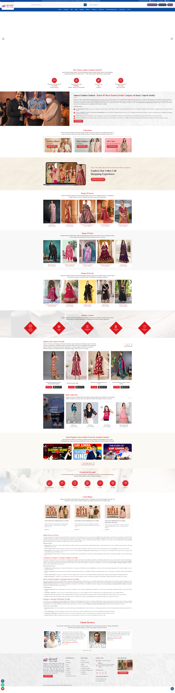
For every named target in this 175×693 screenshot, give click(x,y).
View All (128, 345)
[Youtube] (97, 673)
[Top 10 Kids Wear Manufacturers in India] (57, 511)
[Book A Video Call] (2, 681)
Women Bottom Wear (111, 9)
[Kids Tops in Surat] (90, 413)
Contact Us (161, 0)
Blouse (87, 9)
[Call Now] (172, 688)
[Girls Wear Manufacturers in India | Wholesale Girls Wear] (117, 511)
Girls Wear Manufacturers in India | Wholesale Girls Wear (115, 521)
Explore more (52, 146)
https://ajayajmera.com (101, 679)
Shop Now (170, 4)
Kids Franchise (162, 4)
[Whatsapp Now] (2, 684)
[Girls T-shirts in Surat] (107, 413)
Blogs (83, 664)
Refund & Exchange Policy (87, 670)
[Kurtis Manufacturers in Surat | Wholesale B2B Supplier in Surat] (53, 365)
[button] (84, 650)
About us (84, 660)
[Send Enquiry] (2, 688)
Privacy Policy (85, 666)
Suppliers (168, 0)
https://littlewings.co (101, 680)
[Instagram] (103, 673)
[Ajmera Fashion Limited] (8, 6)
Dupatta (82, 9)
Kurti (76, 9)
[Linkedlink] (105, 673)
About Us (153, 0)
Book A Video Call (99, 179)
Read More (47, 529)
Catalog (49, 387)
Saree (59, 9)
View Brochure (123, 672)
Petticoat (94, 9)
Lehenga (66, 9)
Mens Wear (122, 9)
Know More (78, 121)
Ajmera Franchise (152, 4)
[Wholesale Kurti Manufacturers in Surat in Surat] (98, 365)
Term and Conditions (86, 668)
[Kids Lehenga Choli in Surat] (124, 413)
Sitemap (83, 672)
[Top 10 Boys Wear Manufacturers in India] (87, 511)
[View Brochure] (125, 665)
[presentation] (129, 398)
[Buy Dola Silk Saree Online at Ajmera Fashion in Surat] (121, 365)
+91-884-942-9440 (144, 0)
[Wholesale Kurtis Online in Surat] (76, 365)
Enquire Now (58, 387)
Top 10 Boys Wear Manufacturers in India (87, 520)
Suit (71, 9)
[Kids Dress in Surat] (74, 413)
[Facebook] (100, 673)
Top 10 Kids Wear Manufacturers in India (56, 520)
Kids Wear (101, 9)
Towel (128, 9)
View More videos (87, 463)
